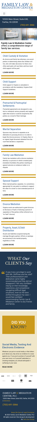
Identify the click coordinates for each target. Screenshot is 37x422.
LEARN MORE (8, 72)
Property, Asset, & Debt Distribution (14, 229)
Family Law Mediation (13, 155)
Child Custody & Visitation (15, 55)
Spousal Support (11, 180)
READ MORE (7, 367)
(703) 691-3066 (27, 25)
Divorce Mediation (11, 204)
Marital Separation (12, 129)
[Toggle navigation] (4, 13)
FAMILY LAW (17, 7)
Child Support (9, 81)
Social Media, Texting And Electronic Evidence (16, 346)
